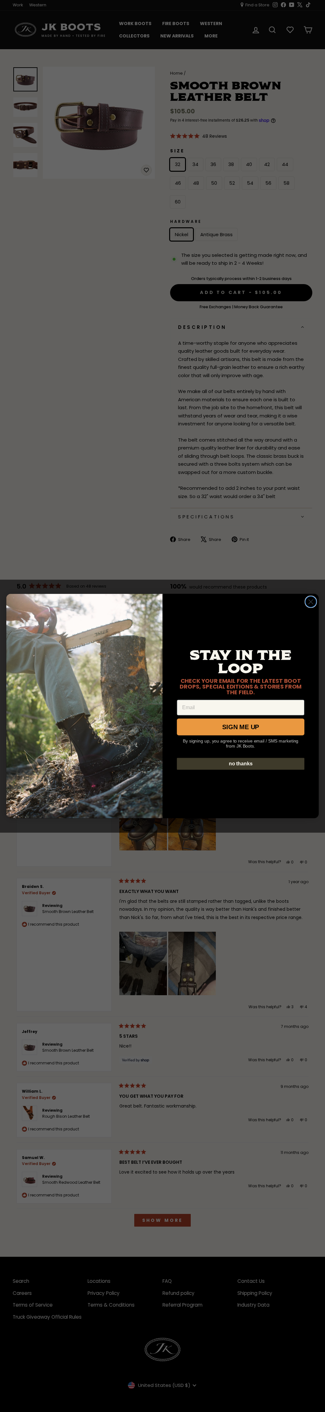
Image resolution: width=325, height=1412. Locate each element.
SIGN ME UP (240, 726)
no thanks (241, 763)
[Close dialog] (310, 601)
